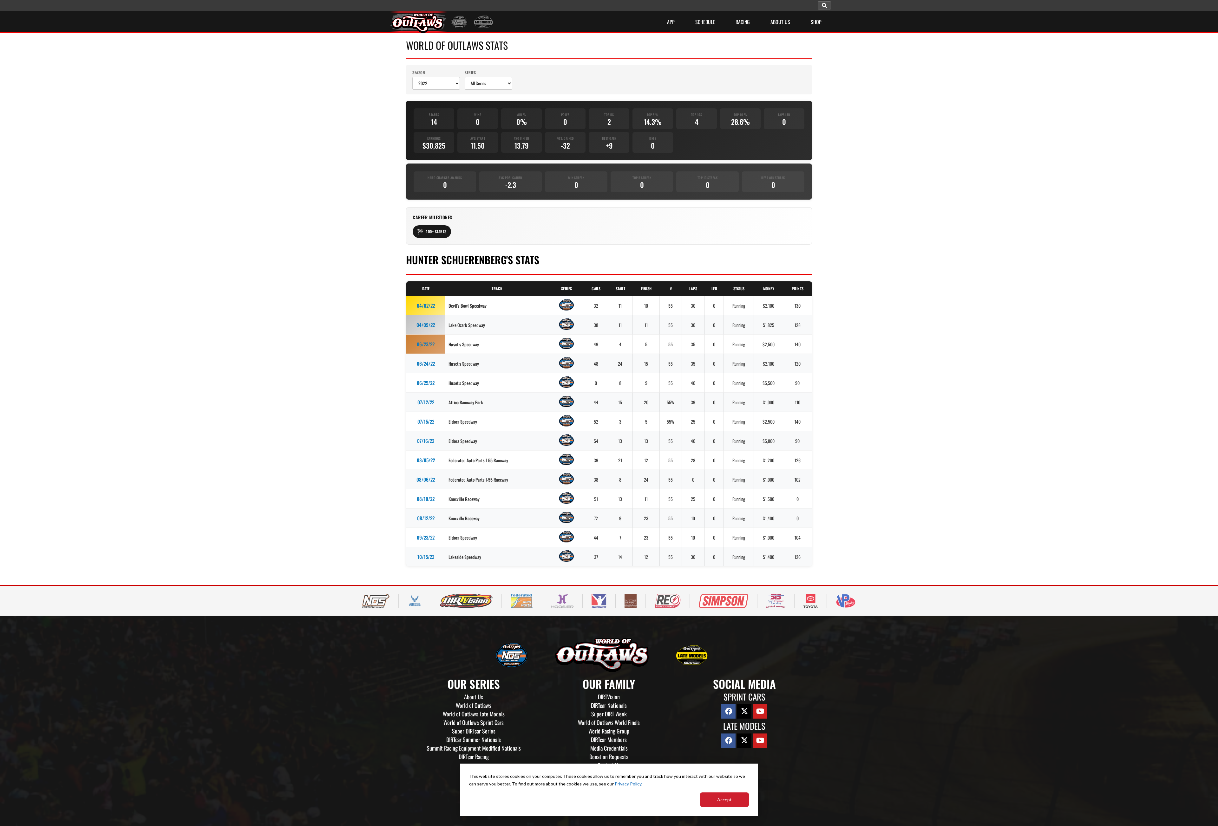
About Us (473, 697)
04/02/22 (426, 305)
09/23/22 (426, 537)
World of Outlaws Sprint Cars (473, 722)
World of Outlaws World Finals (609, 722)
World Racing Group (608, 731)
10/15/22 (425, 556)
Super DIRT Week (609, 714)
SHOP (816, 22)
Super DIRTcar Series (473, 731)
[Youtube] (760, 711)
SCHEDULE (705, 22)
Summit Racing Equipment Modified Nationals (474, 748)
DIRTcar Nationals (609, 705)
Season (418, 72)
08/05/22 (426, 460)
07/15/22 (425, 421)
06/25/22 (426, 382)
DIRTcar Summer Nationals (473, 739)
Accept (724, 799)
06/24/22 (426, 363)
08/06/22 (425, 479)
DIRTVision (609, 697)
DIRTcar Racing (474, 756)
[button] (824, 5)
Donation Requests (608, 756)
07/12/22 (425, 402)
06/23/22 (426, 344)
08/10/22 (426, 498)
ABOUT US (780, 22)
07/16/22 (425, 440)
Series (470, 72)
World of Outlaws (473, 705)
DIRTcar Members (609, 739)
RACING (743, 22)
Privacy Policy (628, 783)
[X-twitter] (744, 711)
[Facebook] (728, 711)
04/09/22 (425, 324)
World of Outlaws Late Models (474, 714)
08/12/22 (426, 518)
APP (671, 22)
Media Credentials (609, 748)
